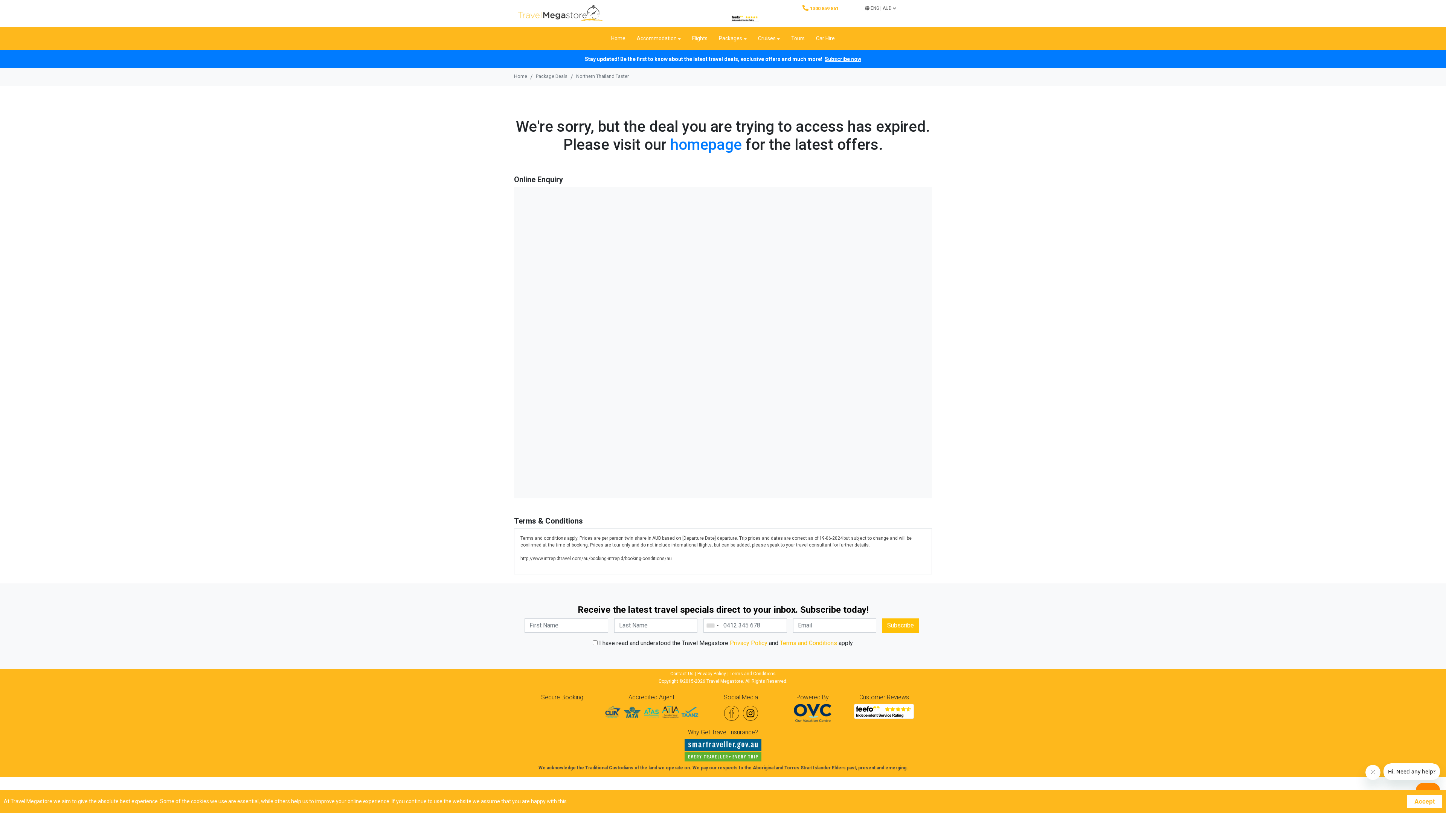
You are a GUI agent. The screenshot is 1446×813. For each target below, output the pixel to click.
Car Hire (825, 38)
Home (618, 38)
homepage (706, 145)
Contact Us (682, 673)
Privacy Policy (748, 643)
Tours (798, 38)
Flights (700, 38)
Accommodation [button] (657, 38)
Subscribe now (843, 59)
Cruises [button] (767, 38)
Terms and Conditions (808, 643)
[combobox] (712, 625)
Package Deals (551, 76)
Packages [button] (730, 38)
